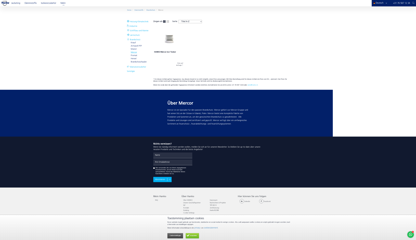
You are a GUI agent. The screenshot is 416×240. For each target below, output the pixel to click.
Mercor (134, 52)
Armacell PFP (136, 46)
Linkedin (247, 201)
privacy (197, 228)
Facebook (267, 201)
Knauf (133, 43)
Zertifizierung (214, 208)
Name (157, 155)
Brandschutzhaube (139, 62)
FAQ (156, 200)
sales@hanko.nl (252, 85)
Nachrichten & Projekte (218, 203)
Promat (134, 56)
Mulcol (133, 49)
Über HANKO (188, 200)
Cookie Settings (188, 213)
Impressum (213, 200)
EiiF (184, 205)
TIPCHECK (213, 205)
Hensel (133, 59)
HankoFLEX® (214, 210)
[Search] (413, 3)
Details (158, 71)
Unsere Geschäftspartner (192, 203)
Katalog (186, 210)
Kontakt (186, 208)
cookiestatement (211, 228)
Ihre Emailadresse (162, 162)
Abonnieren (160, 180)
